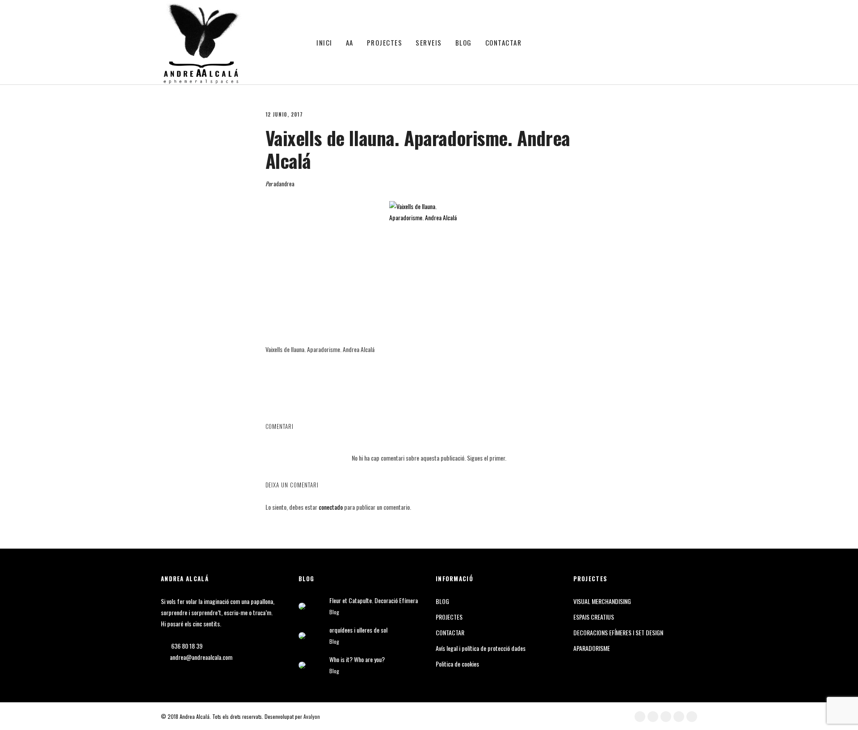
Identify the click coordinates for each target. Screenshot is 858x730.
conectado (331, 507)
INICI (324, 42)
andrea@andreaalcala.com (201, 657)
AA (349, 42)
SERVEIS (429, 42)
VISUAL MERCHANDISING (602, 601)
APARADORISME (591, 648)
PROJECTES (385, 42)
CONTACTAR (503, 42)
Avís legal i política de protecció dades (481, 648)
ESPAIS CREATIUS (593, 616)
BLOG (463, 42)
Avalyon (311, 716)
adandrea (283, 183)
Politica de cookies (457, 663)
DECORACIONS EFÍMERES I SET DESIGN (618, 632)
